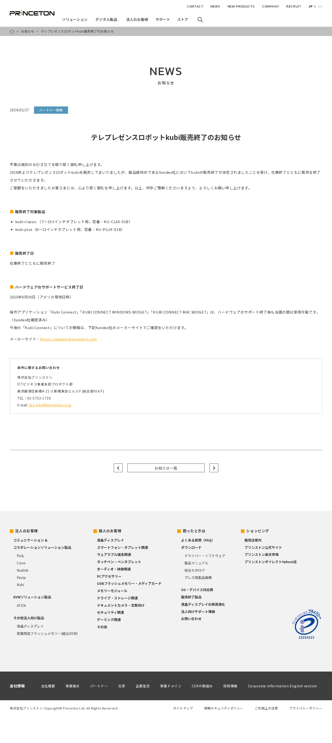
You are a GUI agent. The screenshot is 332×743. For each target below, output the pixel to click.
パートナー (99, 685)
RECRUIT (293, 6)
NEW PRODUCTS (241, 6)
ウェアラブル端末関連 (114, 554)
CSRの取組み (202, 685)
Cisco (21, 562)
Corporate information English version (282, 685)
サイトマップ (183, 708)
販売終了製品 (191, 596)
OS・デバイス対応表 (197, 589)
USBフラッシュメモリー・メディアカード (129, 583)
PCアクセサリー (109, 576)
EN (320, 6)
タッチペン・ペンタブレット (119, 561)
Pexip (21, 577)
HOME (12, 31)
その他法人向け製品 (28, 617)
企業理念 (143, 685)
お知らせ (27, 31)
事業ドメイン (171, 685)
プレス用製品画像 (198, 577)
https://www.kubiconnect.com (68, 338)
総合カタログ (194, 570)
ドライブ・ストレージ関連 (117, 597)
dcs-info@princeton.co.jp (50, 404)
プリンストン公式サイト (263, 547)
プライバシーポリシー (305, 708)
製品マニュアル (196, 562)
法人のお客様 (26, 530)
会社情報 (17, 685)
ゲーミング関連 (109, 619)
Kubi (20, 584)
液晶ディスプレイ (30, 626)
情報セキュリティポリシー (224, 708)
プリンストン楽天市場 (262, 554)
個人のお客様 (110, 530)
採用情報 (230, 685)
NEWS (215, 6)
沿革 (121, 685)
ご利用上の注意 (266, 708)
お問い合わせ (191, 618)
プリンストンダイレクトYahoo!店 (271, 561)
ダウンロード (191, 547)
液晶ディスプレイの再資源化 (203, 604)
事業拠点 (73, 685)
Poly (20, 555)
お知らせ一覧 (166, 468)
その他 (102, 626)
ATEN (21, 605)
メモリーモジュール (112, 590)
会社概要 (48, 685)
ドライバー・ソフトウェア (204, 555)
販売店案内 (253, 540)
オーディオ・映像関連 (114, 569)
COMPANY (270, 6)
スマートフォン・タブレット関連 (122, 547)
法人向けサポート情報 (198, 611)
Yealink (22, 570)
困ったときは (194, 530)
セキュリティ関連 (110, 612)
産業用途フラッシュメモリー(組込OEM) (47, 633)
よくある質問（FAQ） (198, 540)
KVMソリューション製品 (32, 596)
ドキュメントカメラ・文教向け (121, 605)
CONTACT (195, 6)
